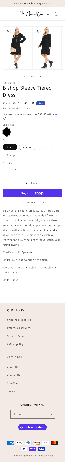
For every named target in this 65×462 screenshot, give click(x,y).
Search (11, 391)
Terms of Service (16, 336)
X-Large (13, 155)
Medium (27, 147)
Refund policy (15, 344)
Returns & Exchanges (19, 327)
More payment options (32, 202)
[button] (7, 14)
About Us (12, 367)
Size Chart (13, 383)
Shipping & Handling (19, 319)
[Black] (7, 132)
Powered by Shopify (44, 455)
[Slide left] (25, 76)
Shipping (6, 108)
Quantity (7, 163)
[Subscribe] (51, 414)
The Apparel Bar (26, 455)
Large (47, 147)
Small (10, 147)
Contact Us (13, 375)
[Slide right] (40, 76)
